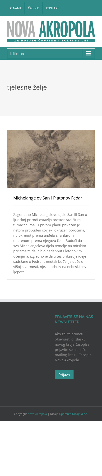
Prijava (64, 374)
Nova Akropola (38, 414)
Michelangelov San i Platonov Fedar (47, 198)
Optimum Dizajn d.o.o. (73, 414)
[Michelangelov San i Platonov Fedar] (51, 159)
